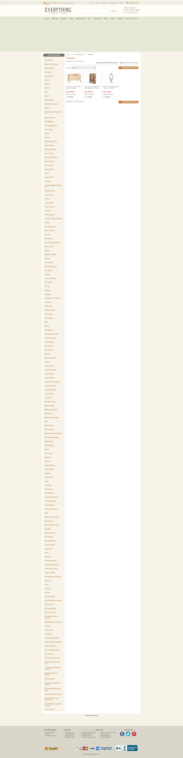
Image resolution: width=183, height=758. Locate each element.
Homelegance (49, 318)
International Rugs (50, 541)
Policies (122, 2)
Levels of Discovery (51, 386)
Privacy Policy (69, 732)
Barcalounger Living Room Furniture (52, 683)
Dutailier (47, 258)
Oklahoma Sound (50, 465)
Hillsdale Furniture (50, 310)
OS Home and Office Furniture (53, 219)
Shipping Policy (70, 734)
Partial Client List (106, 735)
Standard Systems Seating (53, 577)
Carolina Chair (49, 177)
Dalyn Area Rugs (50, 679)
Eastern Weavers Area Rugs (53, 642)
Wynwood (48, 626)
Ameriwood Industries (51, 104)
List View (135, 63)
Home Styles (48, 314)
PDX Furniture (49, 489)
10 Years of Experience (88, 737)
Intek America (49, 330)
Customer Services (51, 735)
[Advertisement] (91, 37)
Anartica (47, 137)
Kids (89, 18)
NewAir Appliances (50, 646)
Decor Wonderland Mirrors (52, 242)
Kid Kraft (47, 354)
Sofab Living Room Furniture (53, 694)
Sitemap (47, 734)
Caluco (47, 173)
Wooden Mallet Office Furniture (51, 617)
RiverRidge (48, 529)
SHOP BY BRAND (131, 18)
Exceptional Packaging (88, 732)
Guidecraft (48, 302)
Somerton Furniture (50, 561)
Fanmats (47, 274)
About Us (97, 2)
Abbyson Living (49, 68)
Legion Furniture (49, 378)
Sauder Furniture (50, 545)
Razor (46, 513)
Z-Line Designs (49, 630)
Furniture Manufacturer (79, 54)
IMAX (46, 322)
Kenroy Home (49, 350)
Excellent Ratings (86, 734)
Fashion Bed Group (50, 278)
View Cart (134, 3)
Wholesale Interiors (50, 608)
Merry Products (49, 429)
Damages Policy (70, 737)
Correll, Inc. (48, 211)
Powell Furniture (49, 493)
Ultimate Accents (50, 596)
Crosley (47, 223)
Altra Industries (49, 100)
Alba (46, 92)
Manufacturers (105, 734)
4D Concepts (49, 60)
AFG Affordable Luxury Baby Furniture (53, 704)
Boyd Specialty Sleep (51, 157)
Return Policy (69, 735)
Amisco (47, 108)
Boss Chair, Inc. (49, 153)
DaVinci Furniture (50, 230)
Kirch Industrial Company (52, 658)
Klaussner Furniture (50, 358)
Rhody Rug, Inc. (49, 521)
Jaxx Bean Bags (49, 342)
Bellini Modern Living (51, 141)
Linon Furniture (49, 394)
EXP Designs (48, 270)
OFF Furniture (48, 282)
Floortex (47, 286)
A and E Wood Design (51, 64)
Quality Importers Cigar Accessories (51, 699)
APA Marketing (49, 121)
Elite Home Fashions (51, 266)
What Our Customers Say (108, 732)
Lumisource (48, 398)
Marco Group (49, 413)
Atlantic (47, 133)
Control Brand (49, 203)
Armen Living (49, 129)
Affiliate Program (106, 737)
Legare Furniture (49, 374)
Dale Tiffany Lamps (50, 227)
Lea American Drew (50, 370)
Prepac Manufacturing (51, 497)
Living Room (97, 18)
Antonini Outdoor (50, 117)
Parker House (49, 477)
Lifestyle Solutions (50, 390)
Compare (70, 97)
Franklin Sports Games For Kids (52, 662)
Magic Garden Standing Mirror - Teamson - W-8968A (111, 87)
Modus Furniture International (53, 433)
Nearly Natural (49, 441)
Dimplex (47, 250)
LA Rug (47, 362)
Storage (120, 18)
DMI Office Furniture (50, 254)
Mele (46, 421)
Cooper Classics (50, 207)
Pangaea (47, 473)
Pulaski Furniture (50, 505)
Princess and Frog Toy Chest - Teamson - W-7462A (73, 87)
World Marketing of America (53, 622)
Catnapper (48, 181)
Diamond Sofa (49, 246)
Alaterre (47, 88)
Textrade (47, 592)
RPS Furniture (49, 537)
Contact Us (105, 2)
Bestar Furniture (49, 145)
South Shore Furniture (51, 569)
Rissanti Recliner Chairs (52, 525)
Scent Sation (49, 549)
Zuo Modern (48, 634)
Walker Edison (49, 604)
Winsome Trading (50, 612)
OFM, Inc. (47, 461)
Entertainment (80, 18)
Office (106, 18)
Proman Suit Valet (50, 501)
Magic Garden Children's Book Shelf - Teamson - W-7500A (92, 87)
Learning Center (114, 2)
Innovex (47, 326)
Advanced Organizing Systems (51, 674)
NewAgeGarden (49, 445)
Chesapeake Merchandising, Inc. (53, 186)
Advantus (48, 84)
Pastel (47, 481)
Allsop (47, 96)
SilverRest (48, 557)
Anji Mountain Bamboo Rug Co (53, 112)
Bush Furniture (49, 165)
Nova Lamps (48, 453)
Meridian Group (49, 425)
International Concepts (51, 334)
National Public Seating (52, 437)
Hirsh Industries (49, 654)
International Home (50, 338)
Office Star (48, 457)
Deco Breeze (48, 238)
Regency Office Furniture (52, 517)
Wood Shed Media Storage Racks (53, 689)
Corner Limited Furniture (52, 638)
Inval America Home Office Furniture (53, 668)
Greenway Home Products (52, 298)
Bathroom (55, 18)
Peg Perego (48, 485)
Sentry (47, 553)
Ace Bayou (48, 72)
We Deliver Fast (86, 735)
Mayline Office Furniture (52, 417)
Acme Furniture (49, 76)
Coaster (47, 199)
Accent (46, 18)
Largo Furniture (49, 366)
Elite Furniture (49, 262)
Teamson (47, 588)
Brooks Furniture (50, 161)
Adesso (47, 80)
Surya (46, 584)
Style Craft (48, 580)
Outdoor (113, 18)
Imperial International (51, 509)
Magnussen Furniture (51, 409)
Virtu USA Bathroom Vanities (53, 600)
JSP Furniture (49, 346)
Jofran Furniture (49, 709)
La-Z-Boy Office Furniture (52, 650)
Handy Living (48, 306)
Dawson (47, 234)
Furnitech (47, 290)
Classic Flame (49, 195)
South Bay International (52, 565)
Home (92, 2)
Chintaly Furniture (50, 191)
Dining (71, 18)
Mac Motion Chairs (50, 402)
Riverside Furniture (50, 533)
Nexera (47, 449)
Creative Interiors (50, 215)
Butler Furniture (49, 169)
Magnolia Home (49, 405)
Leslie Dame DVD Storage (52, 382)
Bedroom (64, 18)
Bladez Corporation (50, 149)
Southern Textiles (50, 572)
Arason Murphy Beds (51, 125)
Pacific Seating (49, 469)
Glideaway (48, 294)
